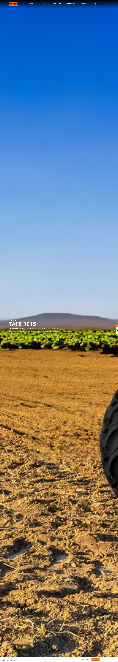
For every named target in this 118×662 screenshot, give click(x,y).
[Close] (115, 659)
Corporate (57, 4)
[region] (59, 659)
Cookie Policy (13, 660)
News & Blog (42, 4)
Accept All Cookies (95, 659)
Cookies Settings (85, 659)
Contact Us (84, 4)
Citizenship (71, 4)
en (107, 4)
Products (29, 4)
